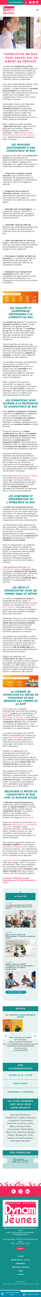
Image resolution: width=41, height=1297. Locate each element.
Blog (20, 1269)
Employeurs (20, 1084)
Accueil (20, 1255)
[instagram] (20, 1190)
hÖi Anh (37, 1282)
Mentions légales (17, 1282)
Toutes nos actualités (15, 992)
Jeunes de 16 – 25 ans (20, 1258)
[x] (13, 1190)
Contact (20, 1247)
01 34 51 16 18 (23, 1242)
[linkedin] (27, 1190)
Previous (6, 1036)
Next (35, 1036)
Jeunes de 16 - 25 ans (20, 1075)
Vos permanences (16, 2)
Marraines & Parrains (20, 1092)
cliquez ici (25, 1050)
